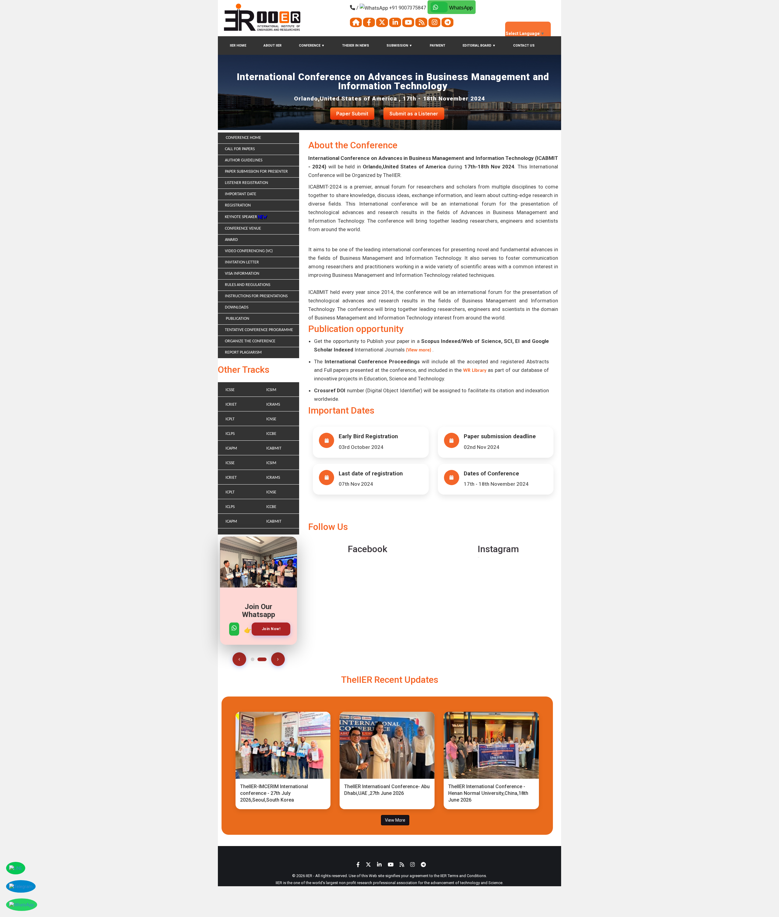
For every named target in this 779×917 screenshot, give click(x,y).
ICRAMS (273, 404)
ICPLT (230, 419)
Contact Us (524, 46)
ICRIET (231, 404)
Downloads (236, 307)
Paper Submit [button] (352, 114)
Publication (237, 318)
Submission (399, 46)
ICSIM (271, 390)
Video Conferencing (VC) (249, 251)
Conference (312, 46)
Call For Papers (240, 149)
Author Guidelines (243, 160)
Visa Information (242, 273)
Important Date (240, 194)
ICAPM (231, 448)
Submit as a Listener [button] (414, 114)
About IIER (272, 46)
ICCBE (271, 434)
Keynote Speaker (241, 217)
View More (395, 820)
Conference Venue (243, 228)
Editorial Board (479, 46)
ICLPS (230, 434)
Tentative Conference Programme (259, 330)
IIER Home (238, 46)
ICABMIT (273, 448)
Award (231, 240)
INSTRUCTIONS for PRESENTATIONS (256, 296)
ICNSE (271, 419)
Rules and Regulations (247, 285)
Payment (437, 46)
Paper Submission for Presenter (256, 171)
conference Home (243, 138)
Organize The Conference (250, 341)
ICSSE (230, 390)
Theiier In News (355, 46)
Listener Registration (246, 183)
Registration (238, 205)
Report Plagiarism (243, 352)
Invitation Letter (242, 262)
